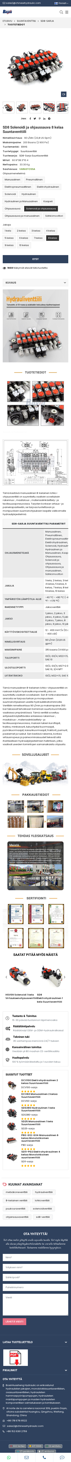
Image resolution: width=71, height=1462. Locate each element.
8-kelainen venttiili (16, 1200)
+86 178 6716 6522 (17, 1420)
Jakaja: (7, 224)
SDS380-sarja (29, 1114)
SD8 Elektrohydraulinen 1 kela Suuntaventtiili (50, 998)
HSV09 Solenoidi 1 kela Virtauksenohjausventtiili (21, 996)
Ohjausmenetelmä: (14, 173)
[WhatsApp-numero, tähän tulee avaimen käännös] (9, 1457)
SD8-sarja (47, 21)
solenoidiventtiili (42, 1208)
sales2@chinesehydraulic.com (25, 1426)
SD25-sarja (28, 1128)
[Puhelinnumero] (44, 1457)
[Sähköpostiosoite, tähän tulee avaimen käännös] (27, 1457)
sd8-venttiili (43, 1217)
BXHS (24, 146)
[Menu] (66, 12)
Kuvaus (11, 282)
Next (68, 107)
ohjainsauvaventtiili (17, 1217)
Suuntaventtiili (26, 21)
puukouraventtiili (15, 1208)
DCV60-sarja (29, 1101)
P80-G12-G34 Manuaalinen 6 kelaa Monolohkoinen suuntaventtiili (39, 1138)
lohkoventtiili (42, 1200)
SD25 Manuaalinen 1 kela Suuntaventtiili (37, 1123)
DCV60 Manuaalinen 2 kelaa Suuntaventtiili (39, 1095)
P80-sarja (27, 1145)
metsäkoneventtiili (16, 1192)
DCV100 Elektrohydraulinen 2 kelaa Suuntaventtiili (39, 1082)
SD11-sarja (27, 1161)
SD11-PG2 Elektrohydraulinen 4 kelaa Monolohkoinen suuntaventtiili (40, 1154)
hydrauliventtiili (44, 1192)
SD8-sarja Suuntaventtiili (33, 155)
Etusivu (7, 21)
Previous (3, 107)
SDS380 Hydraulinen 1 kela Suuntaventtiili (38, 1109)
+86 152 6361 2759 (16, 1431)
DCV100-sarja (29, 1087)
